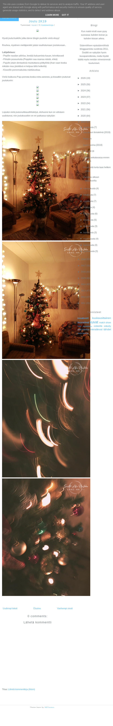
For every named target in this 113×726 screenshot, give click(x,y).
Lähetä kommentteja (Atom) (21, 689)
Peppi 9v (87, 138)
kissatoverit (82, 318)
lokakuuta (88, 195)
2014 (83, 284)
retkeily (107, 326)
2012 (83, 297)
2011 (83, 303)
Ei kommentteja (46, 25)
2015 (83, 278)
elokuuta (87, 207)
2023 (83, 97)
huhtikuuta (88, 232)
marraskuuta (89, 188)
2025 (83, 84)
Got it (65, 15)
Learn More (52, 15)
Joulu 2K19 (38, 21)
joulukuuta (88, 127)
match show (105, 322)
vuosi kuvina (82, 333)
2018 (83, 259)
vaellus (85, 329)
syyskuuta (88, 201)
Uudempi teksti (10, 608)
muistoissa (87, 326)
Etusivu (37, 608)
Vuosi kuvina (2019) (92, 145)
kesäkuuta (88, 220)
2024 (83, 90)
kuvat (34, 25)
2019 (83, 122)
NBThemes (49, 707)
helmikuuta (88, 245)
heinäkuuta (88, 214)
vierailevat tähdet (100, 329)
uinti (79, 329)
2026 (83, 78)
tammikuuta (89, 251)
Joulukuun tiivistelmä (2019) (96, 132)
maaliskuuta (89, 239)
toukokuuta (88, 226)
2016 (83, 272)
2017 (83, 265)
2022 (83, 103)
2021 (83, 109)
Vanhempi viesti (65, 608)
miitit (79, 326)
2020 (83, 116)
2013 (83, 290)
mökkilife (98, 326)
